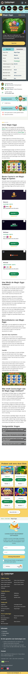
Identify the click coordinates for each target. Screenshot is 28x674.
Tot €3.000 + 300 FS (8, 234)
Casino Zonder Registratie (6, 582)
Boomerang (3, 597)
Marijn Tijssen (10, 89)
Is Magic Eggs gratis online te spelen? (12, 443)
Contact (2, 621)
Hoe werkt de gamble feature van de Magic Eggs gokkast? (13, 439)
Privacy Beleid (6, 633)
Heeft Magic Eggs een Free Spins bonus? (13, 434)
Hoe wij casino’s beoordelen (20, 606)
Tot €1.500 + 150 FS (8, 204)
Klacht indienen (17, 621)
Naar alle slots (13, 512)
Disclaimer (5, 631)
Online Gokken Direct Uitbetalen (5, 587)
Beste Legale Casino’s (5, 584)
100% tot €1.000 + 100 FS (9, 264)
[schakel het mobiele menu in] (25, 2)
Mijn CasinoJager (4, 623)
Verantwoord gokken (5, 608)
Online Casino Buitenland (19, 580)
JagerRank (3, 604)
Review (6, 483)
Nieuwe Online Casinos (19, 582)
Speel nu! (6, 479)
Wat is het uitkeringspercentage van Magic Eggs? (13, 430)
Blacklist (2, 610)
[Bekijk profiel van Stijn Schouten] (2, 84)
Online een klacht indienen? (7, 665)
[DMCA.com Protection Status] (5, 661)
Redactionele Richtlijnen (19, 615)
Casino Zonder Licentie (19, 584)
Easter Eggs (21, 132)
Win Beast (5, 232)
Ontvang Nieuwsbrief (14, 556)
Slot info (8, 49)
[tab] (14, 430)
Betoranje (5, 262)
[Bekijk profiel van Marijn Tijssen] (2, 88)
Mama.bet (5, 202)
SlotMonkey (16, 593)
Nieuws (15, 617)
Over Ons (3, 615)
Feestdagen (17, 61)
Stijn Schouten (10, 85)
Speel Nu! (14, 43)
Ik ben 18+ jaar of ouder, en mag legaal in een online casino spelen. (14, 561)
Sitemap (4, 635)
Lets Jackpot (3, 599)
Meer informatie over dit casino (10, 208)
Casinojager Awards (18, 604)
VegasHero (16, 595)
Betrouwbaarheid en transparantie (5, 618)
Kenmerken (20, 49)
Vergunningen (17, 608)
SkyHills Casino (17, 597)
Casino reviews (4, 606)
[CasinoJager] (9, 2)
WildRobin (3, 593)
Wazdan (4, 129)
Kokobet (2, 595)
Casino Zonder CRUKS (5, 580)
